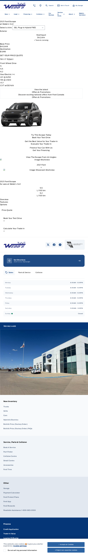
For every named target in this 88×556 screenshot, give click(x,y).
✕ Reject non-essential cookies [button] (66, 550)
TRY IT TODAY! (7, 59)
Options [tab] (3, 205)
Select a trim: (6, 28)
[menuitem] (7, 14)
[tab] (41, 31)
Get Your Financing (41, 150)
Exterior (3, 31)
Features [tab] (4, 202)
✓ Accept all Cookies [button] (66, 544)
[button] (34, 5)
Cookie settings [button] (20, 546)
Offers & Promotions (41, 97)
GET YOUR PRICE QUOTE (11, 55)
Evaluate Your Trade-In (41, 144)
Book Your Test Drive (41, 138)
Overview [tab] (4, 199)
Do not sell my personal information (22, 550)
